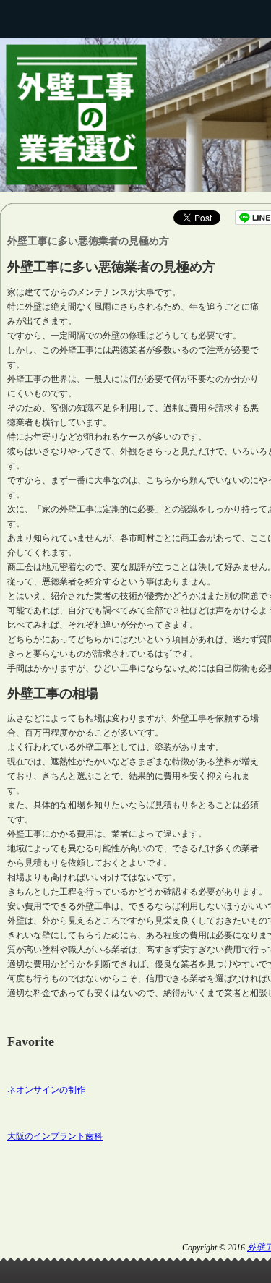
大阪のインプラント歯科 (55, 1136)
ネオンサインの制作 (46, 1090)
